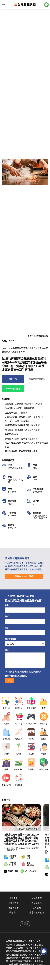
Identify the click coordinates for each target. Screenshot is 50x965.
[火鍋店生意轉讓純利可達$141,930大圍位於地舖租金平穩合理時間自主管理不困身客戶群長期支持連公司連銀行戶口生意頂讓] (21, 817)
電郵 (7, 628)
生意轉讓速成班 (36, 912)
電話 (7, 616)
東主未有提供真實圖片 (29, 828)
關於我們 (36, 907)
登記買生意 (36, 898)
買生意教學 (13, 902)
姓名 (7, 605)
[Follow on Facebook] (22, 923)
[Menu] (3, 4)
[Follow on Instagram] (27, 923)
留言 (7, 650)
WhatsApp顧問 (13, 388)
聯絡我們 (13, 912)
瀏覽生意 (13, 898)
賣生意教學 (13, 907)
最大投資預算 (10, 639)
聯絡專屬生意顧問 (37, 379)
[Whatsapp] (43, 951)
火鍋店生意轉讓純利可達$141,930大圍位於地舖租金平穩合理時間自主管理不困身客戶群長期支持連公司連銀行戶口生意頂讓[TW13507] (21, 839)
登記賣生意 (36, 902)
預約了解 (13, 379)
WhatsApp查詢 (30, 871)
